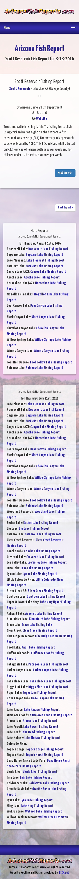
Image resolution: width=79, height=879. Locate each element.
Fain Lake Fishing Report (36, 777)
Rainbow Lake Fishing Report (44, 368)
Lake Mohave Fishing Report (42, 738)
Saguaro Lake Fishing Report (44, 255)
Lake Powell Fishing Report (40, 727)
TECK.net (64, 872)
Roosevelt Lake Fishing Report (48, 249)
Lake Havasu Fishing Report (42, 710)
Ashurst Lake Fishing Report (43, 613)
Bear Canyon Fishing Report (48, 449)
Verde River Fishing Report (40, 772)
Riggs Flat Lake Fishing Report (48, 687)
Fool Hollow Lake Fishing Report (51, 362)
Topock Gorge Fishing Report (45, 749)
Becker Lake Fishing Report (40, 523)
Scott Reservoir (19, 89)
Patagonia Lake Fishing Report (48, 664)
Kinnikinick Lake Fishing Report (49, 619)
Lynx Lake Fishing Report (36, 800)
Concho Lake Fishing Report (42, 551)
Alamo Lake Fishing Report (40, 721)
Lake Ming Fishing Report (37, 806)
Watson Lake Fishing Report (43, 811)
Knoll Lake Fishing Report (38, 647)
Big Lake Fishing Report (34, 529)
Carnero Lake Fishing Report (43, 534)
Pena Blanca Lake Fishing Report (51, 681)
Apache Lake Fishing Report (42, 277)
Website (41, 119)
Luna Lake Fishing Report (37, 568)
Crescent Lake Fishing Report (45, 557)
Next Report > (65, 172)
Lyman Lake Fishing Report (40, 574)
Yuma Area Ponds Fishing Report (51, 715)
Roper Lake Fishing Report (39, 693)
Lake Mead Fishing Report (38, 732)
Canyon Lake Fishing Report (48, 272)
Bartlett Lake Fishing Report (44, 266)
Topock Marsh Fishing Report (44, 755)
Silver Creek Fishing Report (45, 591)
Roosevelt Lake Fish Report (46, 410)
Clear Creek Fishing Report (40, 630)
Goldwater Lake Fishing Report (49, 783)
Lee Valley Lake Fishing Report (47, 562)
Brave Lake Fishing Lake (37, 625)
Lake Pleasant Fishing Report (45, 260)
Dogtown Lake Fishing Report (46, 597)
